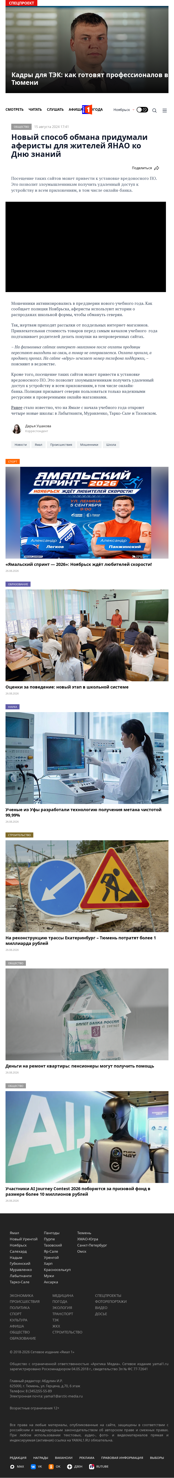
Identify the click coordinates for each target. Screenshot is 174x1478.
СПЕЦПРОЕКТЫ (108, 1295)
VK (40, 1466)
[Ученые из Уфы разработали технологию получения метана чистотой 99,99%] (87, 758)
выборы (157, 1457)
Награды (40, 1457)
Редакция (18, 1457)
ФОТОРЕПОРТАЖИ (111, 1301)
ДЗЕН (78, 1466)
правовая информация (122, 1457)
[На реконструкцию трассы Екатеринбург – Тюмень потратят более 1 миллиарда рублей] (87, 886)
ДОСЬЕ (101, 1313)
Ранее (16, 407)
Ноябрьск (122, 109)
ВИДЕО (101, 1307)
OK (58, 1466)
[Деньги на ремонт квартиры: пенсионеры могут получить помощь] (87, 1014)
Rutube (102, 1466)
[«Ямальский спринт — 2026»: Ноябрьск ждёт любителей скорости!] (87, 513)
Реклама (86, 1457)
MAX (20, 1466)
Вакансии (64, 1457)
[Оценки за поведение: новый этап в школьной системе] (87, 635)
